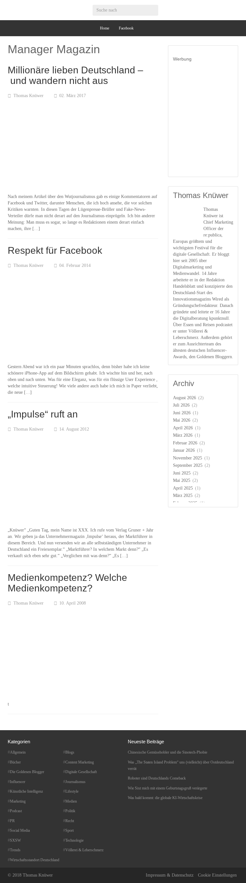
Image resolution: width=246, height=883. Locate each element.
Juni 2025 (182, 473)
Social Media (20, 830)
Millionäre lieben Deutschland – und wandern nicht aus (75, 75)
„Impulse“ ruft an (43, 414)
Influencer (17, 782)
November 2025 (187, 458)
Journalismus (75, 782)
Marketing (18, 801)
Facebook (126, 28)
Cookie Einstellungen (217, 875)
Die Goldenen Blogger (27, 772)
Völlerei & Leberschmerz (84, 850)
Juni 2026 (182, 412)
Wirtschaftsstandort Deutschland (34, 860)
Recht (69, 821)
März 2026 (183, 435)
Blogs (69, 752)
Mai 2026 (181, 420)
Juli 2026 (181, 405)
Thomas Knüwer (28, 95)
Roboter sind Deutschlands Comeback (157, 778)
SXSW (15, 840)
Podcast (16, 811)
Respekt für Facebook (55, 250)
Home (104, 28)
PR (12, 821)
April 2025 (183, 488)
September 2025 (187, 465)
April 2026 (183, 427)
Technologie (74, 840)
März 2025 (183, 495)
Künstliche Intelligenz (26, 791)
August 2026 (184, 397)
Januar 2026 (184, 450)
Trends (15, 850)
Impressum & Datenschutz (169, 875)
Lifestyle (71, 791)
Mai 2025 (181, 480)
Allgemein (18, 752)
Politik (70, 811)
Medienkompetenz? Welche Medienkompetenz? (67, 582)
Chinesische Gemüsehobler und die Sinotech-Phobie (167, 752)
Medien (71, 801)
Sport (69, 830)
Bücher (15, 762)
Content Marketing (79, 762)
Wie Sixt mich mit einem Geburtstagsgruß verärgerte (167, 788)
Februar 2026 (185, 443)
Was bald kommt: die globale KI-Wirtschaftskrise (165, 798)
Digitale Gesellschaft (81, 772)
